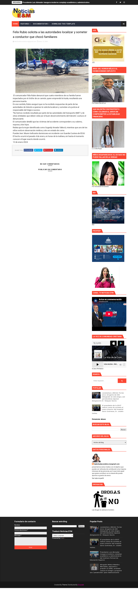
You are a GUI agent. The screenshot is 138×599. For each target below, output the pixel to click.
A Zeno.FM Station (97, 368)
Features (24, 24)
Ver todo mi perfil (98, 478)
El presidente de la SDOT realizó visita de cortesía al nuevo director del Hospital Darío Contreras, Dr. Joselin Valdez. (108, 409)
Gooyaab (81, 585)
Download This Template (63, 24)
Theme (64, 585)
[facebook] (116, 2)
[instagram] (124, 2)
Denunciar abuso (99, 419)
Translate (68, 538)
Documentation (40, 24)
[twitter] (120, 2)
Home (15, 24)
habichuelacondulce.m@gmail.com (107, 464)
